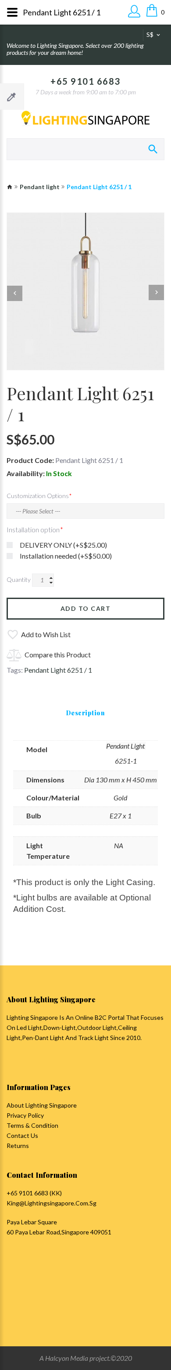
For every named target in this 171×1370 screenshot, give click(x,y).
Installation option (33, 529)
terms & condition (32, 1125)
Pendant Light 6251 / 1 (58, 670)
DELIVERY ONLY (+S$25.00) (63, 545)
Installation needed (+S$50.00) (66, 556)
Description (85, 713)
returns (18, 1145)
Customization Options (38, 495)
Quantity (19, 579)
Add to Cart (86, 608)
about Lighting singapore (42, 1105)
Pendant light (40, 186)
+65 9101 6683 (85, 81)
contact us (22, 1135)
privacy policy (25, 1115)
